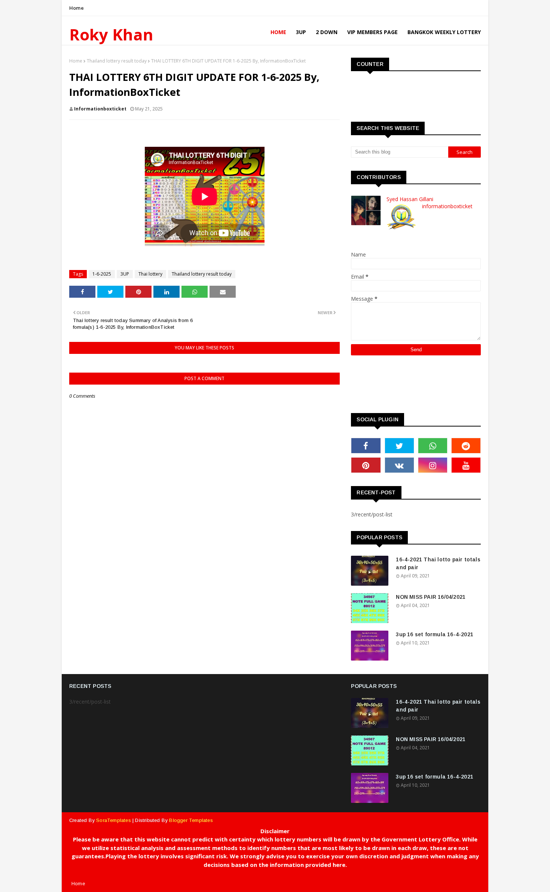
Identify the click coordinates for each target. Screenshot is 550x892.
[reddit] (466, 445)
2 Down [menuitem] (326, 32)
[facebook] (366, 445)
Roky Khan (111, 34)
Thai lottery (150, 274)
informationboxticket (100, 109)
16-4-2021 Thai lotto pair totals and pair (438, 563)
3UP (124, 274)
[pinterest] (366, 465)
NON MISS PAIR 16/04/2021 (430, 597)
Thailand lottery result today (117, 61)
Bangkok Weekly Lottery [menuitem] (444, 32)
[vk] (399, 465)
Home (76, 7)
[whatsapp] (432, 445)
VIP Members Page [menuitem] (372, 32)
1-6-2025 (101, 274)
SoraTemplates (113, 820)
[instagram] (432, 465)
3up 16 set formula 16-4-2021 (434, 634)
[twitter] (399, 445)
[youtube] (466, 465)
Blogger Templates (191, 820)
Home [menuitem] (278, 32)
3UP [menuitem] (301, 32)
